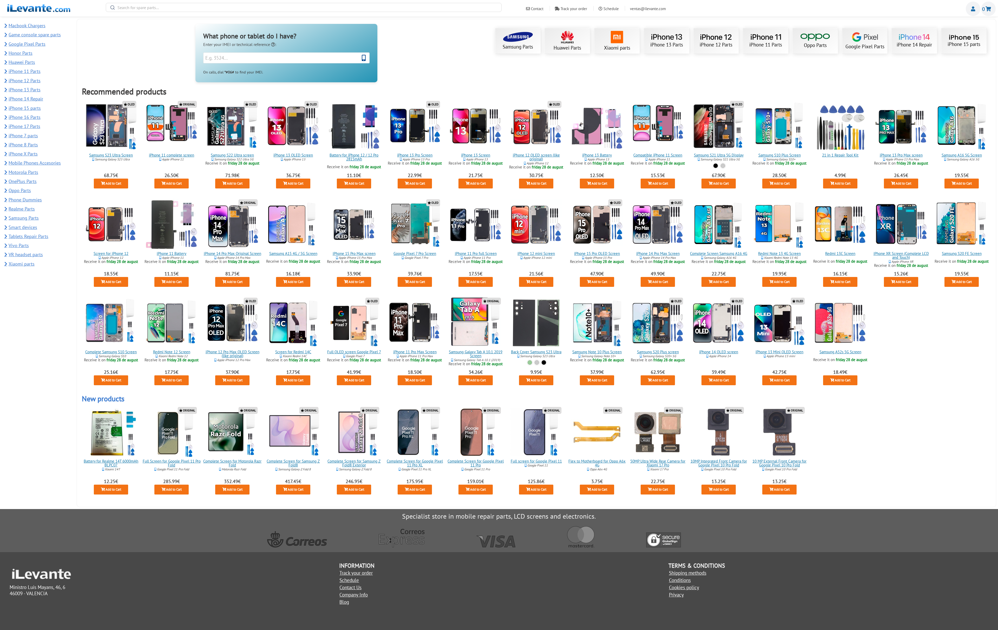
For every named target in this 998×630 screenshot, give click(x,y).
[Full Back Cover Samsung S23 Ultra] (536, 323)
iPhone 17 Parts (24, 126)
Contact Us (350, 587)
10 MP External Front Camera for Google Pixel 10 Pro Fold (779, 463)
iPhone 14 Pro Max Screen (658, 253)
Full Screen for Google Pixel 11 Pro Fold (172, 463)
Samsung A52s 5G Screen (840, 351)
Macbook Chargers (27, 26)
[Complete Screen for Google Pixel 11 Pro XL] (415, 432)
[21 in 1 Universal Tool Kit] (840, 126)
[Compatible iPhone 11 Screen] (658, 126)
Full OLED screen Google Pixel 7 (354, 351)
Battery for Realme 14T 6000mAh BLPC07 (111, 463)
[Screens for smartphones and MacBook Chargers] (38, 10)
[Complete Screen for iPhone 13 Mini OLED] (779, 323)
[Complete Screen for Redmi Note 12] (172, 323)
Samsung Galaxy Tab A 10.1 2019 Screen (475, 353)
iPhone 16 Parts (25, 117)
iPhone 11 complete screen (171, 155)
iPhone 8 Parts (23, 145)
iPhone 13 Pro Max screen (900, 155)
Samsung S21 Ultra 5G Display (719, 155)
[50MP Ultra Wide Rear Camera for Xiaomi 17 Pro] (658, 432)
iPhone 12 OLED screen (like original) (536, 157)
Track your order (573, 8)
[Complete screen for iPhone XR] (901, 224)
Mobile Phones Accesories (35, 163)
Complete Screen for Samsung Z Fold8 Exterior (353, 463)
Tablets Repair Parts (28, 236)
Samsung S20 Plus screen (658, 351)
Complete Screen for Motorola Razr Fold (232, 463)
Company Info (353, 595)
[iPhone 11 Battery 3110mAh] (172, 224)
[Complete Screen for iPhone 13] (476, 126)
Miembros (973, 9)
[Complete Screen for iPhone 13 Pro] (415, 126)
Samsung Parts (518, 47)
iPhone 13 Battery (597, 155)
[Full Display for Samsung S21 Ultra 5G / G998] (719, 126)
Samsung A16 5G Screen (962, 155)
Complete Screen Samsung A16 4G (718, 253)
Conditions (680, 580)
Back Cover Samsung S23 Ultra (536, 351)
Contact (536, 8)
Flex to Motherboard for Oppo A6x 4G (597, 463)
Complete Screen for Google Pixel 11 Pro (476, 463)
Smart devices (23, 227)
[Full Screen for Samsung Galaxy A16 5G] (962, 126)
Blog (344, 602)
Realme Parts (22, 209)
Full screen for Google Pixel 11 (536, 461)
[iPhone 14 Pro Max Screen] (658, 224)
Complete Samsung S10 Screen (111, 351)
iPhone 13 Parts (666, 45)
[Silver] (723, 166)
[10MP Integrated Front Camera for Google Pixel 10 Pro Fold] (719, 432)
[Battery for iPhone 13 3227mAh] (597, 126)
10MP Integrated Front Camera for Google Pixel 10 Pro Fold (719, 463)
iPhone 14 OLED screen (718, 351)
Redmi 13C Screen (840, 253)
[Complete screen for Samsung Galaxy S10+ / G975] (779, 126)
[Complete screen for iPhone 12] (111, 224)
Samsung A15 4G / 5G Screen (293, 253)
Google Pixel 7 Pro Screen (414, 253)
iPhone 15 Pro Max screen (354, 253)
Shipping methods (687, 573)
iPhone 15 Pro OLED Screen (597, 253)
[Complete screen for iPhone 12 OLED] (536, 126)
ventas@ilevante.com (648, 8)
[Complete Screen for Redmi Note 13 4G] (779, 224)
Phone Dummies (25, 200)
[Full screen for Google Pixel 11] (536, 432)
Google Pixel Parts (864, 46)
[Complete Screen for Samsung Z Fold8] (293, 432)
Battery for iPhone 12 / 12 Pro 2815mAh (354, 157)
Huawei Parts (567, 48)
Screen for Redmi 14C (293, 351)
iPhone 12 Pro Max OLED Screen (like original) (232, 353)
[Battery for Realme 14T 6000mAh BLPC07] (111, 432)
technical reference (254, 44)
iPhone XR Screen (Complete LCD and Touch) (901, 255)
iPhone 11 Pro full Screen (475, 253)
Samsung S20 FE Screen (962, 253)
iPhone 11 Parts (765, 45)
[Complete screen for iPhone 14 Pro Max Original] (233, 224)
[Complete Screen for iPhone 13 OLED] (293, 126)
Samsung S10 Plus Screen (779, 155)
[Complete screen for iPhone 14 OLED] (719, 323)
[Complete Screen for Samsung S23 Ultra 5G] (111, 126)
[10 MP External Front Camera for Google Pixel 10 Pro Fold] (779, 432)
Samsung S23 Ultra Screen (111, 155)
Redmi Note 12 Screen (171, 351)
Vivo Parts (19, 245)
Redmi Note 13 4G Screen (779, 253)
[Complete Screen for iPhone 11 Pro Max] (415, 323)
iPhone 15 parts (964, 44)
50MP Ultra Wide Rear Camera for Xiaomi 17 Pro (657, 463)
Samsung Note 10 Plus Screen (597, 351)
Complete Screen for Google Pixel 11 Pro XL (415, 463)
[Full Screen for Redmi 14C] (293, 323)
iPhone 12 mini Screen (536, 253)
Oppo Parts (815, 45)
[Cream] (537, 362)
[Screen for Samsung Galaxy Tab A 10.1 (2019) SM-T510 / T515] (476, 323)
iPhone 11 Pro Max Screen (415, 351)
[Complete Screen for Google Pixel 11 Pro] (476, 432)
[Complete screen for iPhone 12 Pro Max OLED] (233, 323)
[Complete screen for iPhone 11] (172, 126)
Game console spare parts (35, 35)
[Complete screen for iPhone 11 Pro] (476, 224)
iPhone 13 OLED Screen (293, 155)
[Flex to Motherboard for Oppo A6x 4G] (597, 432)
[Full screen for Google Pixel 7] (354, 323)
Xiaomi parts (617, 48)
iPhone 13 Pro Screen (414, 155)
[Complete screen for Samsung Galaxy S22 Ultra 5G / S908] (233, 126)
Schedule (610, 8)
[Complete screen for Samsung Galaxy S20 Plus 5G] (658, 323)
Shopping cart (988, 9)
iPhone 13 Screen (475, 155)
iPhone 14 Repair (914, 45)
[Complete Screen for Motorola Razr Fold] (233, 432)
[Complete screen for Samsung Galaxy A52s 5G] (840, 323)
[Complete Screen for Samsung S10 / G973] (111, 323)
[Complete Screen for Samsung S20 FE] (962, 224)
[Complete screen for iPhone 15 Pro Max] (354, 224)
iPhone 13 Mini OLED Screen (779, 351)
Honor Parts (20, 53)
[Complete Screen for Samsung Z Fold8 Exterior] (354, 432)
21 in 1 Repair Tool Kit (840, 155)
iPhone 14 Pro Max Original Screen (232, 253)
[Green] (530, 362)
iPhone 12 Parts (716, 45)
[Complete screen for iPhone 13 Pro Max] (901, 126)
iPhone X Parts (23, 154)
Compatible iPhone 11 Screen (657, 155)
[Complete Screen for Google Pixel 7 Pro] (415, 224)
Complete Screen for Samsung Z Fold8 (293, 463)
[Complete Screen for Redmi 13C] (840, 224)
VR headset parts (26, 255)
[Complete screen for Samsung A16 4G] (719, 224)
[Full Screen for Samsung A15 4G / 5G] (293, 224)
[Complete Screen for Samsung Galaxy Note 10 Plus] (597, 323)
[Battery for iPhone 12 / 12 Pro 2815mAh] (354, 126)
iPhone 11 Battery (172, 253)
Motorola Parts (23, 172)
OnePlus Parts (23, 181)
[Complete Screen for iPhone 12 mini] (536, 224)
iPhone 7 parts (23, 136)
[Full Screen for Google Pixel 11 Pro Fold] (172, 432)
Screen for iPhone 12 (111, 253)
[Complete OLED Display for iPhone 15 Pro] (597, 224)
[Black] (715, 166)
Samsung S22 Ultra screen (232, 155)
